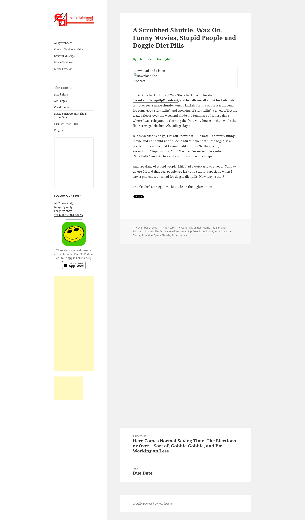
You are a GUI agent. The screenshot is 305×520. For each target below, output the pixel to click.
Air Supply (60, 101)
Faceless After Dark (66, 124)
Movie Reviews (63, 62)
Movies (222, 227)
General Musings (64, 56)
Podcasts (138, 231)
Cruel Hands (61, 107)
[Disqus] (185, 283)
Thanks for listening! (148, 187)
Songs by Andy (63, 211)
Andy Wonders (63, 43)
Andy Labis (169, 227)
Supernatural (179, 235)
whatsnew (221, 231)
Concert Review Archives (69, 49)
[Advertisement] (74, 323)
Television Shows (203, 231)
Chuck (136, 235)
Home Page (210, 227)
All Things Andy (63, 203)
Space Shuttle (162, 235)
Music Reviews (63, 69)
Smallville (147, 235)
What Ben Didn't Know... (68, 214)
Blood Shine (61, 94)
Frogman (59, 130)
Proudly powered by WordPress (152, 503)
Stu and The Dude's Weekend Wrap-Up (168, 231)
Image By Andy (63, 207)
